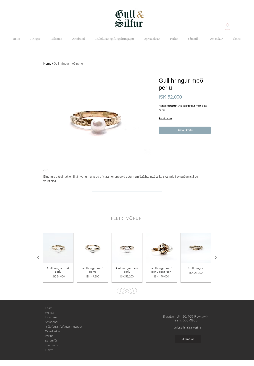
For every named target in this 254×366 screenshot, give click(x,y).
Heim (48, 308)
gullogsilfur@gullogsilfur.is (189, 327)
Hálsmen (51, 317)
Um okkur (51, 345)
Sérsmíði (51, 340)
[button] (227, 26)
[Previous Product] (38, 257)
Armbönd (51, 322)
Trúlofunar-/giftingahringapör (63, 326)
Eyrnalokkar (52, 331)
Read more (165, 118)
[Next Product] (216, 257)
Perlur (49, 336)
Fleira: (49, 350)
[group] (127, 258)
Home (47, 63)
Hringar (49, 312)
